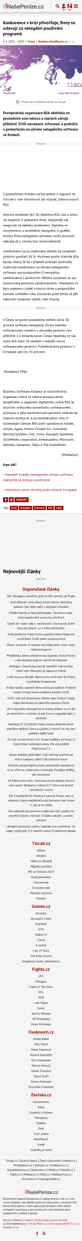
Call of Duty (41, 950)
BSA (50, 507)
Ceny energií (41, 882)
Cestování (54, 1160)
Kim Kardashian (41, 1060)
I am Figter (41, 1003)
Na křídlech (41, 1139)
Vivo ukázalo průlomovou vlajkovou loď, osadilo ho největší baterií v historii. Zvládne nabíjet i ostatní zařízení (41, 815)
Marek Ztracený (41, 1071)
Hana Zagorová (41, 1049)
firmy (14, 507)
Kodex (54, 1220)
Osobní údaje (42, 1220)
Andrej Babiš (41, 1039)
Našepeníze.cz (61, 1174)
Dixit (41, 1128)
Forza (41, 940)
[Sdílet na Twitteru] (11, 499)
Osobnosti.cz (41, 1032)
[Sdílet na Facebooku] (5, 499)
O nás (16, 1227)
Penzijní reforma (41, 893)
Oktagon (41, 981)
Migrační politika (41, 866)
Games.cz (41, 906)
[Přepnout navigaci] (64, 6)
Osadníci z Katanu (41, 1112)
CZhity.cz (44, 1174)
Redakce (18, 1220)
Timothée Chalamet (41, 1087)
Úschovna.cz (38, 1170)
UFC (41, 976)
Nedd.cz (53, 1170)
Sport (33, 1160)
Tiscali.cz (41, 843)
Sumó (41, 1008)
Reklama (7, 1220)
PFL (41, 992)
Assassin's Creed (41, 918)
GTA (41, 929)
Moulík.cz (67, 1170)
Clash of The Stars (41, 987)
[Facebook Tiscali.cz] (37, 1233)
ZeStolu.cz (41, 1165)
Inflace (41, 850)
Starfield (41, 924)
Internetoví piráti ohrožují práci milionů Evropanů (41, 490)
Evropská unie (41, 888)
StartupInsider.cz (49, 1179)
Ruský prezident (41, 877)
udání (59, 507)
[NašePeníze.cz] (23, 6)
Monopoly (41, 1118)
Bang (41, 1107)
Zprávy (23, 1160)
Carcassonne (41, 1102)
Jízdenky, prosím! (41, 1150)
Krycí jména (41, 1134)
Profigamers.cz (22, 1165)
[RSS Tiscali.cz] (44, 1233)
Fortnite (41, 945)
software (39, 507)
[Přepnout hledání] (58, 6)
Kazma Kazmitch (41, 1055)
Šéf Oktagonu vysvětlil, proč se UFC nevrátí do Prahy (41, 596)
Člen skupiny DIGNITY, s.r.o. (64, 1223)
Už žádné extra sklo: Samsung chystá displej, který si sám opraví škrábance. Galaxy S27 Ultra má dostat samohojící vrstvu (41, 785)
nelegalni (25, 507)
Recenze (41, 913)
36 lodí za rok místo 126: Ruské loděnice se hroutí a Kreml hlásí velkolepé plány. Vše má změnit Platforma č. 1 (41, 743)
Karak (41, 1144)
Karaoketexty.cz (17, 1170)
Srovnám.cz (29, 1179)
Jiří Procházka (41, 1019)
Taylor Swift (41, 1076)
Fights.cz (41, 969)
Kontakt (63, 1220)
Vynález (41, 898)
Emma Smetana (41, 1081)
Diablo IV (41, 934)
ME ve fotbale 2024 (41, 872)
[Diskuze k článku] (73, 41)
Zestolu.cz (41, 1095)
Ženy (42, 1160)
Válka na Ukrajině (41, 861)
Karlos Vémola (41, 1013)
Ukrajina (41, 856)
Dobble (41, 1123)
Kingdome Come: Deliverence (41, 961)
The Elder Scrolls (41, 956)
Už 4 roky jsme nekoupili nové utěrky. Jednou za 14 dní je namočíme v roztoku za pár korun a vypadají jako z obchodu (41, 713)
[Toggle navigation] (76, 6)
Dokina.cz (30, 1174)
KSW (41, 997)
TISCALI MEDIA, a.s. (38, 1223)
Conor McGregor (41, 1024)
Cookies (28, 1220)
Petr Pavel (41, 1044)
